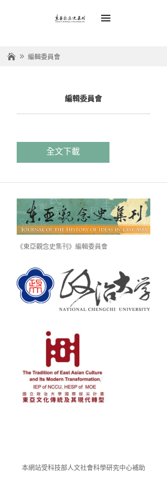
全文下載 (63, 151)
